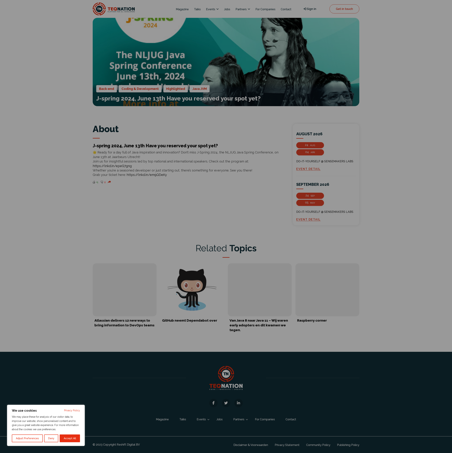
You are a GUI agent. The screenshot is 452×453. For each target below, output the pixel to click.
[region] (46, 425)
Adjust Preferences (27, 438)
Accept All (70, 438)
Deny (51, 438)
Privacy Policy (72, 410)
